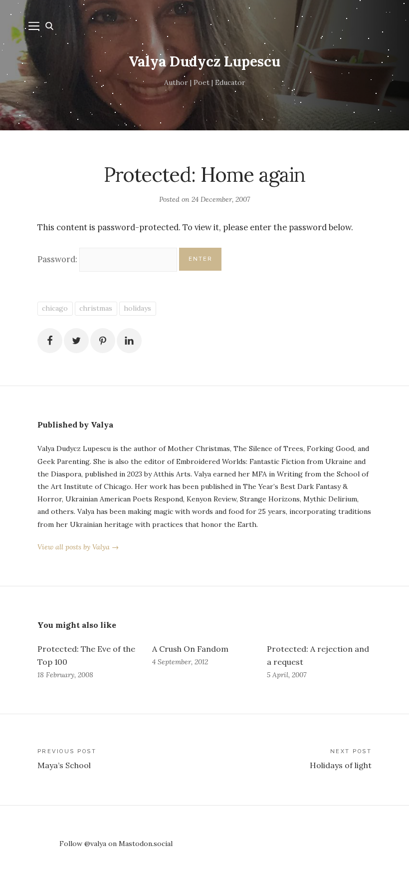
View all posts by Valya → (78, 546)
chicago (55, 308)
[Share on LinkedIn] (129, 340)
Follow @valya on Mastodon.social (116, 843)
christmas (95, 308)
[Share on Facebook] (49, 340)
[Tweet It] (76, 340)
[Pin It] (102, 340)
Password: (58, 259)
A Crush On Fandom (190, 649)
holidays (137, 308)
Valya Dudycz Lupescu (204, 61)
